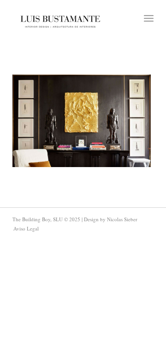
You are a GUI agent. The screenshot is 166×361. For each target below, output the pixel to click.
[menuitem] (149, 18)
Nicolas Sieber (122, 219)
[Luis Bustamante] (60, 18)
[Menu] (149, 18)
